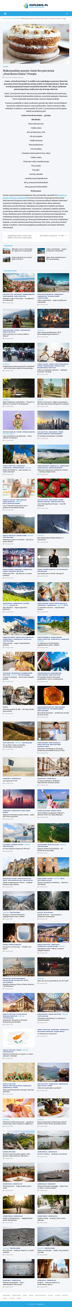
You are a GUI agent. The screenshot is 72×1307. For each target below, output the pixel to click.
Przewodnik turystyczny (10, 1016)
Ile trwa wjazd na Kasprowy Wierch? (16, 849)
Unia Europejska (42, 571)
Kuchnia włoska (16, 673)
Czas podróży (6, 844)
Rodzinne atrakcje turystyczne (46, 367)
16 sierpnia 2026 (8, 578)
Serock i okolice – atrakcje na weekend (52, 1154)
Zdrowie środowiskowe (55, 467)
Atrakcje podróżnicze (43, 637)
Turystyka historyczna (24, 878)
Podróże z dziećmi (59, 366)
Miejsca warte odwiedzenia (45, 1031)
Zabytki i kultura (28, 880)
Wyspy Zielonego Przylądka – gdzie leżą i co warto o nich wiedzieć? (52, 1187)
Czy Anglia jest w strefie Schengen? (50, 573)
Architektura (7, 878)
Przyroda (50, 1295)
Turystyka (6, 399)
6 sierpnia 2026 (43, 983)
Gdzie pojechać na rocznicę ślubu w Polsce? (22, 258)
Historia (14, 878)
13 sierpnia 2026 (8, 681)
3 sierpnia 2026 (8, 1126)
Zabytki (66, 605)
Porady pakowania (60, 707)
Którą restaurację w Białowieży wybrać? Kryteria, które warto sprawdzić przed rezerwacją (52, 1124)
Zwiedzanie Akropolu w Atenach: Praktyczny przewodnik (15, 1021)
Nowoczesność (25, 810)
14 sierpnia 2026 (8, 647)
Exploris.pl (41, 1304)
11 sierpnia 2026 (43, 753)
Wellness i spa (14, 605)
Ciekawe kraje (18, 569)
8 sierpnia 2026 (8, 887)
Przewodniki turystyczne (16, 571)
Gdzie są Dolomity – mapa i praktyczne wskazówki (56, 250)
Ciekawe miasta (20, 466)
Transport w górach (17, 844)
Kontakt (19, 1298)
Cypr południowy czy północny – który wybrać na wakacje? (17, 437)
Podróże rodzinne (48, 366)
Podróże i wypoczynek (43, 810)
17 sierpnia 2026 (8, 544)
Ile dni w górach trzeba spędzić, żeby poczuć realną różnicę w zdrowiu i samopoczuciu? (16, 1156)
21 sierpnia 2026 (8, 338)
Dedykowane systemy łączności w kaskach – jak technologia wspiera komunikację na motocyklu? (18, 368)
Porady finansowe (8, 296)
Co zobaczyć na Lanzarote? (47, 1034)
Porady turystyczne (20, 296)
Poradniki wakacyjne (28, 294)
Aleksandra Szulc (18, 77)
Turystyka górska (42, 298)
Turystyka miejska (8, 1018)
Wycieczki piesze (48, 912)
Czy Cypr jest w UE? (10, 781)
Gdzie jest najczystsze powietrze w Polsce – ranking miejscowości (52, 471)
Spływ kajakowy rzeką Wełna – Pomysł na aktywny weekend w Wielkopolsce (18, 403)
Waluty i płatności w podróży (11, 503)
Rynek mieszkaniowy (56, 433)
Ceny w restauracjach (43, 673)
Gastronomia (7, 673)
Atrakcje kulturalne (9, 637)
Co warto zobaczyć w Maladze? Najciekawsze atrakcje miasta (48, 782)
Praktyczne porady (42, 710)
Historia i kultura (8, 980)
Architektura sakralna (18, 978)
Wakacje (12, 433)
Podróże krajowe (25, 330)
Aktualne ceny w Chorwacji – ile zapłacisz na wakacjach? (22, 250)
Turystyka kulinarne (24, 675)
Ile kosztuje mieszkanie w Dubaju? (50, 436)
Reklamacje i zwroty (43, 746)
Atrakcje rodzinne (8, 330)
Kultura (25, 1295)
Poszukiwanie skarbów (56, 709)
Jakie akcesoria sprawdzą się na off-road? (52, 981)
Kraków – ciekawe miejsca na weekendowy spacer (48, 1283)
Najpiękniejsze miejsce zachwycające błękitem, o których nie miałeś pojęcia (20, 237)
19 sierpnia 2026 (8, 474)
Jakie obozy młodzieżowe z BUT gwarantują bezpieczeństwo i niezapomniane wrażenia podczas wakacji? (50, 335)
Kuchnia (5, 66)
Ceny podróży (18, 294)
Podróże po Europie (18, 467)
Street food (6, 675)
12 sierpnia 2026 (43, 717)
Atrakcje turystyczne (9, 466)
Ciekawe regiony (42, 296)
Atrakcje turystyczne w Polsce (58, 603)
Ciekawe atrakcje (8, 639)
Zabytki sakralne (8, 982)
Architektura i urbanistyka (45, 294)
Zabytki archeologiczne (15, 880)
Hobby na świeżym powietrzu (45, 707)
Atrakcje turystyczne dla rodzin (58, 364)
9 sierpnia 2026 (8, 851)
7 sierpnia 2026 (43, 953)
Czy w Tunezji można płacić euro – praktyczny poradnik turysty (16, 506)
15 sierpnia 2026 (8, 612)
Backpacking (6, 1295)
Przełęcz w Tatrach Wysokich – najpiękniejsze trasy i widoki (14, 915)
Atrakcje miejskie (42, 1014)
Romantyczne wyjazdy (9, 332)
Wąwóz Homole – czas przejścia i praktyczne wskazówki (49, 915)
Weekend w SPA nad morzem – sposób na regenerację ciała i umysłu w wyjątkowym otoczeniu (18, 1124)
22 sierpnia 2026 (8, 303)
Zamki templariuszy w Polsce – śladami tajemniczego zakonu (17, 883)
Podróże (16, 330)
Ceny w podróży (53, 500)
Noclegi (31, 1295)
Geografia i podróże (53, 296)
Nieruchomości (53, 432)
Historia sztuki (18, 980)
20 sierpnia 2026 (43, 406)
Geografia (26, 603)
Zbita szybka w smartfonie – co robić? (52, 236)
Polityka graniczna (62, 569)
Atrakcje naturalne (43, 466)
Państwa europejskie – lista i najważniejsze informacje (13, 1283)
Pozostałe (40, 330)
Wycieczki (40, 912)
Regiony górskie (42, 844)
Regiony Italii (27, 639)
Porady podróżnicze (54, 742)
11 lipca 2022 (7, 77)
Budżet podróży (42, 878)
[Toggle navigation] (5, 13)
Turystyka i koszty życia (57, 501)
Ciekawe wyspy (65, 639)
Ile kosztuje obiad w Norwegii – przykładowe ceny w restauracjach (50, 678)
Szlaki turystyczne (8, 742)
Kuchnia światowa (56, 673)
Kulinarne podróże (26, 673)
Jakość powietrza (42, 467)
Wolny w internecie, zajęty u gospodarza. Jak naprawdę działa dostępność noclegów (53, 403)
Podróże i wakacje (59, 1031)
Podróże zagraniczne (28, 432)
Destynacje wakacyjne (9, 432)
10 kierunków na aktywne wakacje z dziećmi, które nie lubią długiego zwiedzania (50, 814)
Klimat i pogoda (41, 1085)
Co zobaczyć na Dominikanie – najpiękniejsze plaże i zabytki (48, 644)
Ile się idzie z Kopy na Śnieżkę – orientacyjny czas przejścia (15, 746)
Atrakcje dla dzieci (42, 364)
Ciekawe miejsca (58, 294)
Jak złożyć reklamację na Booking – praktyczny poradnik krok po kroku (51, 749)
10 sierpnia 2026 (8, 819)
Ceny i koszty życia (8, 294)
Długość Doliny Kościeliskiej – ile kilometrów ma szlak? (50, 849)
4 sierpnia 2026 (8, 1094)
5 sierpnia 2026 (8, 1058)
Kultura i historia (52, 946)
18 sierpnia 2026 (8, 510)
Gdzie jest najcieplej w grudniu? (49, 1088)
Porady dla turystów (9, 500)
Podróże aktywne (21, 535)
